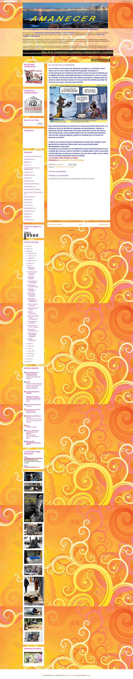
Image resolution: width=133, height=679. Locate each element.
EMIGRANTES (28, 186)
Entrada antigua (104, 224)
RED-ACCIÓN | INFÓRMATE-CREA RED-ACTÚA (33, 443)
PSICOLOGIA (28, 211)
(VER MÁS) (40, 49)
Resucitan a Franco (31, 412)
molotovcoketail (70, 675)
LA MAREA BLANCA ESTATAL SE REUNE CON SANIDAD (33, 377)
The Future (29, 406)
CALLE (26, 165)
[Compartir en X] (72, 164)
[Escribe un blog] (70, 164)
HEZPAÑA (27, 199)
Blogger (88, 675)
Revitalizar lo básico (31, 427)
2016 (27, 246)
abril (29, 348)
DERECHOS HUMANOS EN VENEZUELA (32, 300)
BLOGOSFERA (28, 159)
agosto (30, 263)
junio (29, 343)
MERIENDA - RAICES (31, 277)
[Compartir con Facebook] (74, 164)
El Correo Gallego (77, 160)
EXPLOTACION (28, 196)
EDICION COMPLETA (30, 183)
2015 (27, 248)
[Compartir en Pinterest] (76, 164)
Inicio (80, 224)
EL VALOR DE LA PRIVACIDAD (32, 281)
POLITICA (27, 205)
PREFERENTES (28, 208)
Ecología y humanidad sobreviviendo (33, 410)
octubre (30, 258)
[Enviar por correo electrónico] (69, 164)
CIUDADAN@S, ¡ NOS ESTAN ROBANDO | (32, 335)
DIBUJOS (27, 178)
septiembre (31, 260)
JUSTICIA (27, 202)
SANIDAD (27, 214)
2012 (27, 361)
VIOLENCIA (27, 219)
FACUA (28, 382)
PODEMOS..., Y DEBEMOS (31, 289)
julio (29, 265)
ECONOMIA (27, 181)
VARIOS (26, 216)
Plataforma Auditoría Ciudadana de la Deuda (33, 397)
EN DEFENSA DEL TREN (31, 189)
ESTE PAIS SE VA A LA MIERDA (33, 192)
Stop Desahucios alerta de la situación (32, 273)
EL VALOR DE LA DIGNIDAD (32, 322)
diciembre (31, 253)
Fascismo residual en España (32, 304)
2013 (27, 359)
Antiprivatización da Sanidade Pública (32, 373)
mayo (29, 346)
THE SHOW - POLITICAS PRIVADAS (31, 294)
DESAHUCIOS (28, 175)
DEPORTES (27, 172)
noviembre (31, 255)
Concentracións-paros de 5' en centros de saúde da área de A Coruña (34, 420)
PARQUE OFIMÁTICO (31, 339)
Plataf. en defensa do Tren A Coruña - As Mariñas (32, 432)
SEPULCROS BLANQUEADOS (32, 285)
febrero (30, 353)
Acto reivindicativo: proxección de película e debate (32, 436)
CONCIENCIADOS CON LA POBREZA (64, 167)
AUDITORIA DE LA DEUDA (32, 156)
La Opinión (64, 160)
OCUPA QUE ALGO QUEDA (32, 308)
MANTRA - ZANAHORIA (31, 312)
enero (29, 356)
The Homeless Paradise (33, 404)
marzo (30, 351)
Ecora (28, 425)
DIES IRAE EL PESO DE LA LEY (33, 330)
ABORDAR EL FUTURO (31, 268)
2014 (27, 251)
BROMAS (27, 162)
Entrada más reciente (55, 224)
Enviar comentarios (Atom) (83, 230)
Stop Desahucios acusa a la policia (33, 326)
